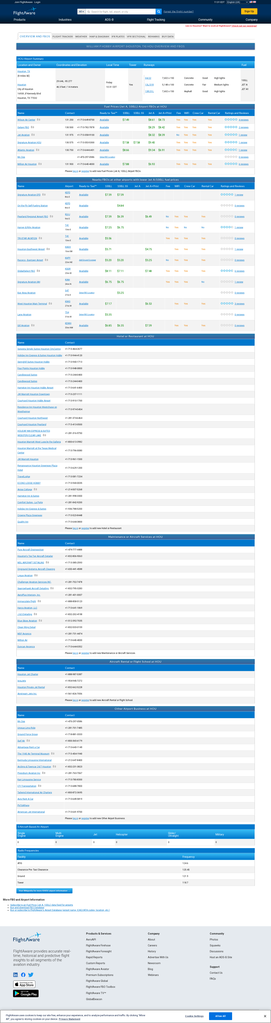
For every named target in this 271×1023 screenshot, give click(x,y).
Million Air (22, 640)
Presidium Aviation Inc (29, 773)
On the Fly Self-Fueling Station (33, 205)
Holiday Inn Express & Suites (32, 509)
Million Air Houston (27, 164)
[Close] (265, 1016)
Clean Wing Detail (27, 627)
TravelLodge (24, 476)
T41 (67, 225)
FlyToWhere (23, 805)
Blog (150, 969)
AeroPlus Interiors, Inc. (29, 595)
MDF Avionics (24, 633)
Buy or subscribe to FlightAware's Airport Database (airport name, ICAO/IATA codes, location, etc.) (60, 910)
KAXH (68, 247)
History (152, 951)
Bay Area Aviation (27, 293)
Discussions (216, 951)
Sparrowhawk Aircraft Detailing (33, 588)
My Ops (21, 157)
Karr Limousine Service (29, 779)
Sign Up (249, 11)
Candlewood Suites (27, 375)
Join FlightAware (23, 2)
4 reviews (244, 120)
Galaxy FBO (23, 127)
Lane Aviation (24, 314)
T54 (67, 312)
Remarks (153, 36)
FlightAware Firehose (98, 945)
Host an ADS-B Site (221, 957)
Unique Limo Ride (26, 728)
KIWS (67, 301)
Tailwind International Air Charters (35, 792)
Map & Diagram (99, 36)
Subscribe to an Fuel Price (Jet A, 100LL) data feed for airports (41, 905)
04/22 (148, 78)
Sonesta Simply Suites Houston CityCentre (39, 349)
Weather (81, 36)
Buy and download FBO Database (27, 907)
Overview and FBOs (35, 36)
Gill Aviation (23, 325)
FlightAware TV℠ (96, 993)
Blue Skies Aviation (27, 621)
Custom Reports (95, 963)
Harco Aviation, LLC (27, 608)
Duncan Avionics (26, 646)
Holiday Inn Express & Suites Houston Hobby (40, 355)
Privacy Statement (69, 1019)
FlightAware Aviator (97, 969)
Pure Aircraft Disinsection (31, 549)
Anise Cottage (25, 489)
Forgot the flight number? (179, 11)
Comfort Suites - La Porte (30, 502)
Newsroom (154, 963)
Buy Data (168, 36)
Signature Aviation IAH (29, 282)
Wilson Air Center (26, 120)
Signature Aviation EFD (29, 195)
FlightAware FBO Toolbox (100, 986)
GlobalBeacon (94, 999)
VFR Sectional (136, 36)
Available (104, 120)
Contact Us (216, 972)
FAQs (213, 978)
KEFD (67, 192)
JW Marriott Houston (28, 459)
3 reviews (239, 303)
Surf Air (21, 741)
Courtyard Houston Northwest (33, 418)
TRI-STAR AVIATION (27, 238)
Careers (152, 945)
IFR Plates (118, 36)
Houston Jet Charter (28, 674)
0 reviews (244, 157)
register (85, 171)
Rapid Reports (94, 957)
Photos (214, 939)
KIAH (67, 279)
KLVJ (67, 214)
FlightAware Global (97, 980)
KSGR (68, 269)
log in (75, 171)
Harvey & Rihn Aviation (29, 227)
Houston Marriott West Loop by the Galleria (39, 442)
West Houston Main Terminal (32, 303)
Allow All (220, 1016)
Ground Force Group (28, 734)
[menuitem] (19, 20)
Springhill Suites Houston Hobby (34, 362)
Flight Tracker (63, 36)
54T (67, 290)
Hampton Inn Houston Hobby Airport (35, 387)
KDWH (68, 323)
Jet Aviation (24, 135)
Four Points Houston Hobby (31, 368)
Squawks (215, 945)
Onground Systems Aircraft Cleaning (36, 569)
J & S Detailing (25, 614)
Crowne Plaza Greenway (30, 515)
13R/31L (149, 91)
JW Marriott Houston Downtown (34, 394)
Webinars (153, 975)
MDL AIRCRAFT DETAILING (31, 562)
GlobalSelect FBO (26, 271)
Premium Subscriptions (99, 975)
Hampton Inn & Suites (28, 496)
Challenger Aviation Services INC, (34, 582)
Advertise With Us (158, 957)
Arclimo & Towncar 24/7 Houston (34, 766)
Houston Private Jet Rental (31, 687)
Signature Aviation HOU (29, 142)
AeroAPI (91, 939)
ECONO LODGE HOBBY (29, 483)
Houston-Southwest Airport (31, 249)
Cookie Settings (194, 1016)
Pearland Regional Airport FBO (33, 216)
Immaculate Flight (27, 601)
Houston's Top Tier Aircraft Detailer (35, 556)
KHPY (67, 258)
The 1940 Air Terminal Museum (33, 753)
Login (37, 2)
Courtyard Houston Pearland (32, 424)
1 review (243, 135)
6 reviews (244, 164)
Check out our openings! (244, 26)
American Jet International (31, 812)
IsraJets (22, 681)
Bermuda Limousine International (35, 760)
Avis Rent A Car (25, 799)
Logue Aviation (25, 575)
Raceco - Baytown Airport (30, 260)
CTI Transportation (27, 786)
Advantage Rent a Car (29, 747)
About (151, 939)
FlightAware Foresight (99, 951)
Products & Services (98, 933)
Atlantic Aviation (26, 150)
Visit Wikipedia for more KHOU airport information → (44, 890)
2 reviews (244, 127)
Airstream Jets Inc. (27, 693)
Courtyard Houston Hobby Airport (34, 400)
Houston (22, 84)
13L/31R (149, 84)
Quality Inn (23, 522)
